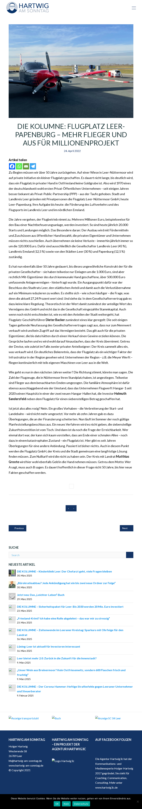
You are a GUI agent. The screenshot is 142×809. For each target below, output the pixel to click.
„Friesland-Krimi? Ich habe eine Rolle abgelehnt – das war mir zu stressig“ (63, 618)
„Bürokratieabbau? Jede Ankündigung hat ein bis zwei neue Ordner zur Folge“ (66, 583)
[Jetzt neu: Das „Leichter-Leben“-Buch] (12, 596)
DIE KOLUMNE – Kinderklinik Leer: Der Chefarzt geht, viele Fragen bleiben (64, 571)
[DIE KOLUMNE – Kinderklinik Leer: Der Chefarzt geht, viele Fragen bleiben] (12, 572)
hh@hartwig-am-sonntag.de (25, 760)
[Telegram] (33, 166)
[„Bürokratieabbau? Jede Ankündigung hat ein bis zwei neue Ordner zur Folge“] (12, 584)
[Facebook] (12, 166)
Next (125, 528)
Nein (66, 803)
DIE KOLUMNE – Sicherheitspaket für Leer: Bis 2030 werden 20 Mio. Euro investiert (70, 606)
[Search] (129, 555)
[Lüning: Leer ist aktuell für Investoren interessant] (12, 647)
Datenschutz (81, 803)
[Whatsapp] (19, 166)
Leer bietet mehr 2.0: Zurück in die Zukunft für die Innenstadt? (57, 658)
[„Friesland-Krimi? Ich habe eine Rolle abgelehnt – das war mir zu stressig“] (12, 619)
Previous (19, 528)
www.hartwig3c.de (106, 787)
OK (57, 803)
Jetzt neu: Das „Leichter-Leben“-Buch (40, 594)
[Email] (26, 166)
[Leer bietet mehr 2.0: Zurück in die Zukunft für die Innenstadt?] (12, 659)
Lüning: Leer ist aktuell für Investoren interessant (48, 646)
